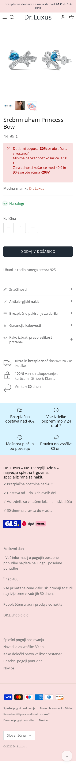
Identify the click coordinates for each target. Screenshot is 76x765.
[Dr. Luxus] (38, 17)
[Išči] (14, 17)
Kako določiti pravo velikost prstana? (32, 654)
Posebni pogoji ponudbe (22, 661)
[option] (38, 60)
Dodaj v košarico (37, 251)
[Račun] (62, 17)
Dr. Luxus (36, 188)
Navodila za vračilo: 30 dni (24, 646)
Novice (8, 668)
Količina (9, 218)
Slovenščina (16, 735)
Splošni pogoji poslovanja (23, 639)
